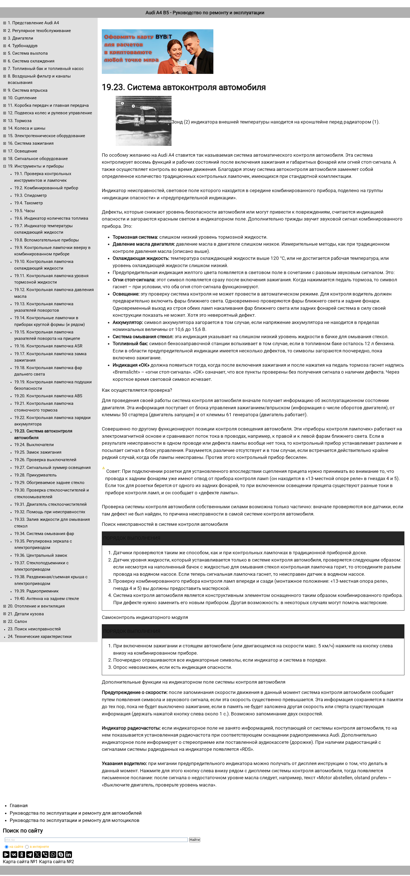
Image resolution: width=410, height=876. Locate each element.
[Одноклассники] (21, 854)
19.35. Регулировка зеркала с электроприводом (43, 544)
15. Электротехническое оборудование (46, 135)
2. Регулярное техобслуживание (39, 30)
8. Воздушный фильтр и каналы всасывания (39, 79)
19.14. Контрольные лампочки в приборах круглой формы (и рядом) (49, 321)
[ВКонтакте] (14, 854)
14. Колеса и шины (26, 128)
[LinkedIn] (68, 854)
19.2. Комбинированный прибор (46, 187)
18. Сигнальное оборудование (38, 158)
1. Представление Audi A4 (33, 22)
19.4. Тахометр (28, 202)
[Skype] (60, 854)
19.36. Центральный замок (40, 555)
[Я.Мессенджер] (6, 854)
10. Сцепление (22, 97)
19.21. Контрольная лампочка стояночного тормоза (43, 406)
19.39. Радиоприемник (36, 591)
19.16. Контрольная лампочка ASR (48, 346)
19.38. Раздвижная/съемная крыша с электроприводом (51, 580)
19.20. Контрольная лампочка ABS (48, 395)
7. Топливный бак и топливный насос (46, 68)
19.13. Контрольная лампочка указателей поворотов (43, 307)
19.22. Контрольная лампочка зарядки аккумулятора (52, 421)
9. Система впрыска (27, 90)
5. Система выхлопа (28, 53)
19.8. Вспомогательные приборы (46, 240)
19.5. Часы (24, 210)
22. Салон (17, 621)
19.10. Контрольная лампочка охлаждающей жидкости (43, 264)
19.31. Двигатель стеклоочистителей (50, 504)
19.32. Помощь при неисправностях (49, 511)
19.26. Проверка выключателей (45, 459)
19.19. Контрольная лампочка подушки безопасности (53, 385)
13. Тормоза (20, 120)
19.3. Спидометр (30, 195)
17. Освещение (22, 151)
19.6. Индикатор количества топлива (51, 218)
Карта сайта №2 (56, 861)
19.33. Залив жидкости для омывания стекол (52, 522)
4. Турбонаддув (23, 45)
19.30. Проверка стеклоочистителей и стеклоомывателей (51, 493)
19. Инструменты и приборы (36, 166)
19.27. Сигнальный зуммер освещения (52, 467)
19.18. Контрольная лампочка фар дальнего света (48, 371)
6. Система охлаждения (31, 61)
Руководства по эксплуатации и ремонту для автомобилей (76, 813)
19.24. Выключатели (34, 444)
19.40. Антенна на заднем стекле (46, 598)
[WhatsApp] (53, 854)
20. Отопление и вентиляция (36, 606)
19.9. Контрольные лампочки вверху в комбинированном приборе (52, 250)
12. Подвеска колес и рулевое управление (50, 112)
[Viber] (45, 854)
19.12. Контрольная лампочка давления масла (54, 293)
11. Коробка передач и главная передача (48, 105)
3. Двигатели (20, 38)
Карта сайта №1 (20, 861)
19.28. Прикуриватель (35, 475)
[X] (37, 854)
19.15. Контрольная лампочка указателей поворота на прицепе (47, 335)
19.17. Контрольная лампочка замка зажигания (50, 357)
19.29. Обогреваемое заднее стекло (49, 482)
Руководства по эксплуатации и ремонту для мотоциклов (74, 820)
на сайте (16, 847)
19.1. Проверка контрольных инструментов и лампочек (42, 177)
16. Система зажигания (31, 143)
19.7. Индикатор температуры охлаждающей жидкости (43, 229)
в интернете (39, 847)
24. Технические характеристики (40, 636)
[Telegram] (29, 854)
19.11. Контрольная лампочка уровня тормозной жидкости (51, 279)
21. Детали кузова (26, 613)
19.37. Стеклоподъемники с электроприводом (41, 566)
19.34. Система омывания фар (44, 533)
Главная (19, 805)
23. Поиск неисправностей (34, 628)
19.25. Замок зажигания (37, 452)
